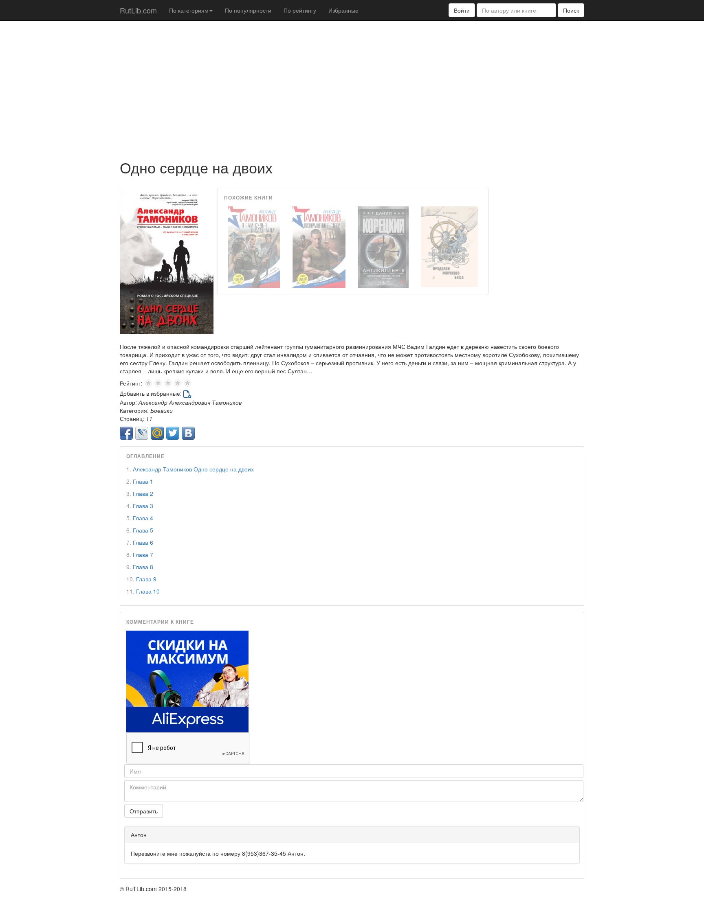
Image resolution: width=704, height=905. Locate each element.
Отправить (144, 811)
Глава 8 (143, 567)
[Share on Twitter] (172, 433)
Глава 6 (143, 542)
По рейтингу (300, 10)
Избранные (343, 10)
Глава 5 (143, 530)
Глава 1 (143, 481)
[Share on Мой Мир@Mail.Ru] (157, 433)
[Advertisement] (352, 86)
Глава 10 (148, 591)
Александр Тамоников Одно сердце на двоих (193, 469)
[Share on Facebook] (126, 433)
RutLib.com (138, 10)
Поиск (571, 10)
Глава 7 (143, 554)
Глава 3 (143, 506)
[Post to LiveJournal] (141, 433)
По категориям (189, 10)
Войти (462, 10)
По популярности (248, 10)
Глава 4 (143, 518)
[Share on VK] (188, 433)
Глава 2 (143, 493)
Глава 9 (146, 579)
